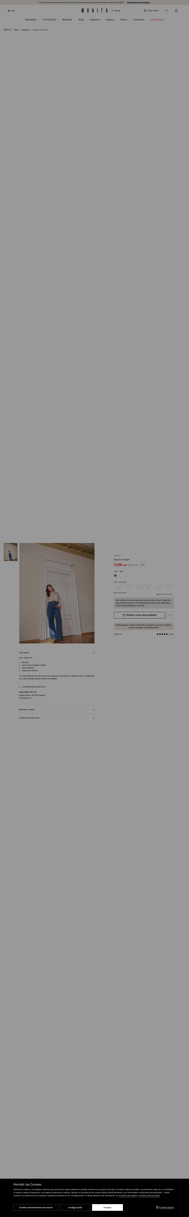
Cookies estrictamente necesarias (36, 1207)
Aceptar (107, 1207)
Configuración (75, 1207)
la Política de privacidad (149, 1195)
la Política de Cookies (128, 1195)
